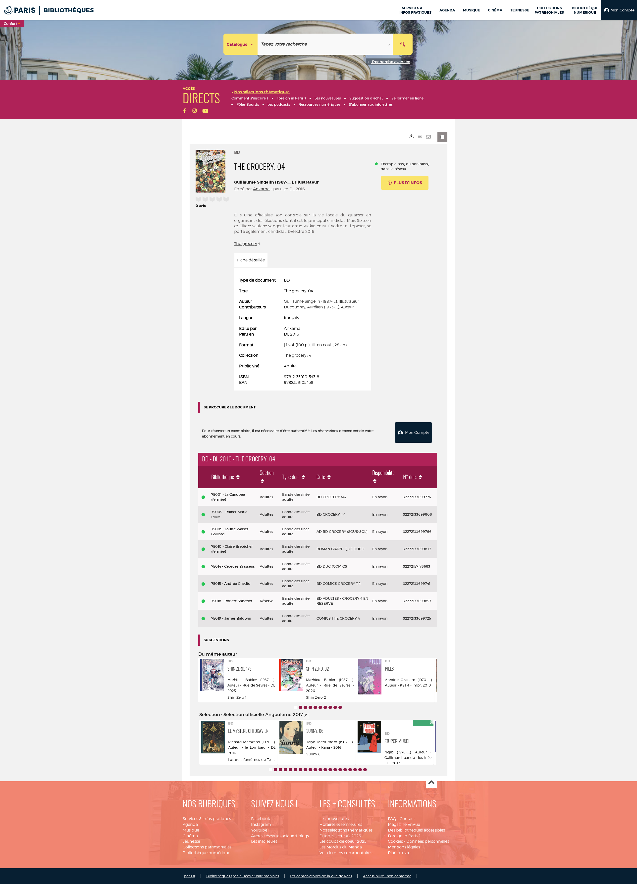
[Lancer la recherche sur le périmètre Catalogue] (403, 44)
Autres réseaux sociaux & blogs (280, 836)
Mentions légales (404, 847)
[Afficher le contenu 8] (330, 707)
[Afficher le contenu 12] (325, 769)
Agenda (190, 824)
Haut (431, 782)
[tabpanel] (302, 332)
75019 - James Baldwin (231, 618)
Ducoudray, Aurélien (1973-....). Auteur (319, 307)
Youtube (259, 830)
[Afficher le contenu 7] (325, 707)
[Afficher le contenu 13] (330, 769)
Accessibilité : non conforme (387, 876)
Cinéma (190, 836)
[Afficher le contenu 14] (335, 769)
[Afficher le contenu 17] (350, 769)
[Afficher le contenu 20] (365, 769)
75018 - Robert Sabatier (231, 601)
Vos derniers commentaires (345, 852)
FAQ (392, 818)
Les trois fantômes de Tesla (251, 759)
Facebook (260, 818)
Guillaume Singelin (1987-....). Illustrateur (276, 182)
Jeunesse (191, 841)
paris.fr (189, 876)
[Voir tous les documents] (306, 716)
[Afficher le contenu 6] (320, 707)
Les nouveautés (334, 818)
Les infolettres (264, 841)
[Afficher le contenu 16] (345, 769)
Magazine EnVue (404, 824)
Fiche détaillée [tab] (251, 260)
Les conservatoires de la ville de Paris (321, 876)
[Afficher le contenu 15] (340, 769)
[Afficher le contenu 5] (315, 707)
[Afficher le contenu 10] (340, 707)
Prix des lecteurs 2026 (340, 836)
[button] (619, 10)
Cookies (395, 841)
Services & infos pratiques (207, 818)
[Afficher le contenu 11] (320, 769)
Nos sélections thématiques (345, 830)
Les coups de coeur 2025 (343, 841)
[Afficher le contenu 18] (355, 769)
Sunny (311, 754)
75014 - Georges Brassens (233, 566)
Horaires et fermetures (340, 824)
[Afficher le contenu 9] (335, 707)
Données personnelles (427, 841)
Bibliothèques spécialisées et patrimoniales (242, 876)
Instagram (261, 824)
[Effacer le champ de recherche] (390, 44)
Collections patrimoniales (207, 847)
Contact (407, 818)
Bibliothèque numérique (206, 852)
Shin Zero (235, 697)
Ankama (261, 189)
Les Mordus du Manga (340, 847)
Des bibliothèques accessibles (416, 830)
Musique (191, 830)
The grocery (245, 243)
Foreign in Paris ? (404, 836)
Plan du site (399, 852)
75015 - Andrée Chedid (231, 583)
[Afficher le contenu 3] (305, 707)
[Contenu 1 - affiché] (295, 707)
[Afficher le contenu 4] (310, 707)
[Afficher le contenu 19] (360, 769)
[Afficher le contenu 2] (300, 707)
